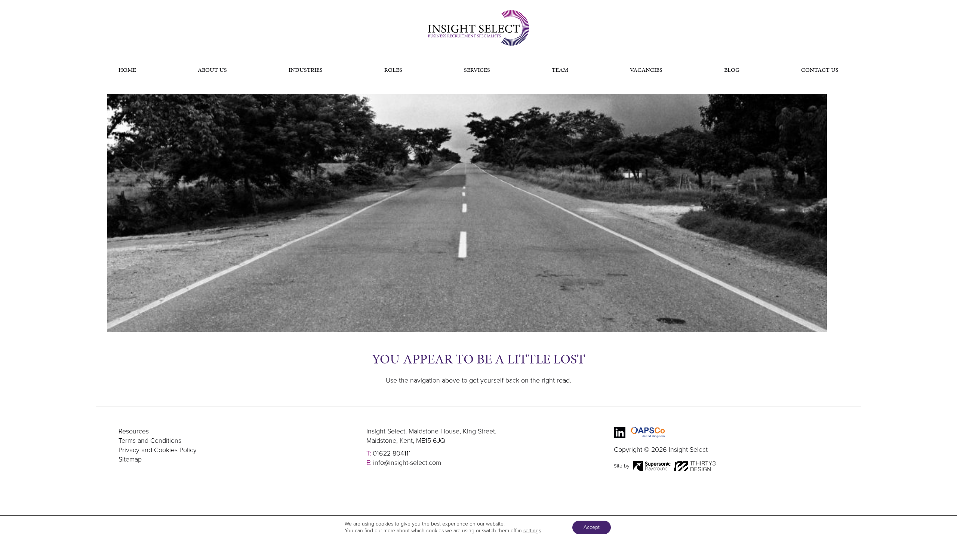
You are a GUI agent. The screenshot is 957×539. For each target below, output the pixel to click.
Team (560, 70)
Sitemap (130, 459)
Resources (134, 431)
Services (477, 70)
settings (532, 530)
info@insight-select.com (407, 463)
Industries (306, 70)
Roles (393, 70)
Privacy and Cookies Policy (158, 450)
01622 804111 (392, 453)
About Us (212, 70)
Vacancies (646, 70)
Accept (592, 527)
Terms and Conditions (150, 440)
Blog (731, 70)
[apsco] (647, 433)
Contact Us (819, 70)
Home (127, 70)
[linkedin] (620, 433)
